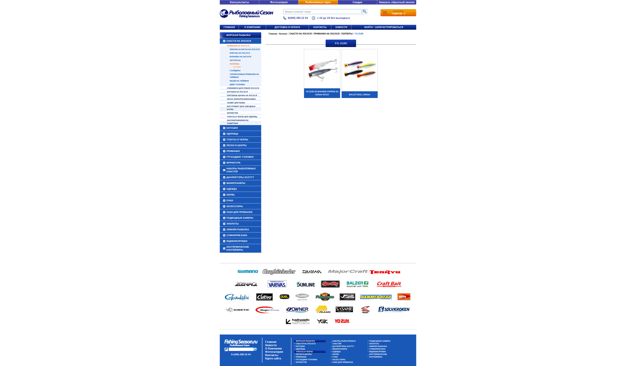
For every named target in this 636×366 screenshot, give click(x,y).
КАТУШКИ (232, 128)
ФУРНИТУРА (232, 113)
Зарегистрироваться (389, 27)
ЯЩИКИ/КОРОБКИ (236, 241)
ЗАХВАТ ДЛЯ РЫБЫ (236, 103)
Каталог (283, 33)
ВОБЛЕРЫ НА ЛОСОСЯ (240, 57)
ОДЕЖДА (231, 189)
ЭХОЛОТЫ (232, 223)
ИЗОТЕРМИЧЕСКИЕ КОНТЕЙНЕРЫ (237, 248)
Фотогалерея (279, 2)
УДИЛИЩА (232, 133)
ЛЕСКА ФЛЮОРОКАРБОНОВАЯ (241, 99)
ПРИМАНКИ (233, 151)
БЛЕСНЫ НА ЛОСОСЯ (240, 53)
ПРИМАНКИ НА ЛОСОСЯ (238, 46)
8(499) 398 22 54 (298, 18)
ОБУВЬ (230, 194)
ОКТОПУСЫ (235, 60)
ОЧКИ (229, 200)
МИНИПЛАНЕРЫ (235, 183)
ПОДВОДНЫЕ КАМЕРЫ (239, 218)
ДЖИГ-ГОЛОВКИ (237, 84)
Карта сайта (273, 358)
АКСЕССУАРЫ (234, 206)
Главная (229, 27)
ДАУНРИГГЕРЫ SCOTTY (240, 177)
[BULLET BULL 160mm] (360, 70)
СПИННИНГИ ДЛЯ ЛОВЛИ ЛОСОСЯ (243, 88)
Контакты (320, 27)
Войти (368, 27)
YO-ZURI (237, 67)
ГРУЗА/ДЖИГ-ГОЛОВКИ (240, 157)
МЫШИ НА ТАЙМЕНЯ (239, 81)
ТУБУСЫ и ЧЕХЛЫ (237, 139)
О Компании (273, 348)
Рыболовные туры (318, 2)
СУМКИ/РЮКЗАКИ (236, 235)
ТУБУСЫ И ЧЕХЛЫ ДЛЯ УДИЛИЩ (242, 117)
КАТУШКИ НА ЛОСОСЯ (237, 92)
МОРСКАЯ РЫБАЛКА (238, 35)
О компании (252, 27)
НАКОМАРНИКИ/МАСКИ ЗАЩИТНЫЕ (237, 121)
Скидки (357, 2)
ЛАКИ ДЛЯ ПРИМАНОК (239, 212)
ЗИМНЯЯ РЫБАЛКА (237, 229)
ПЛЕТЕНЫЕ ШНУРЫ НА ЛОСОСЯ (242, 95)
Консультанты (239, 2)
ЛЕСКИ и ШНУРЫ (236, 145)
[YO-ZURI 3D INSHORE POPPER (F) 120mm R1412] (322, 70)
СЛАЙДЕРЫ (235, 71)
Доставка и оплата (287, 27)
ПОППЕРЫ (234, 64)
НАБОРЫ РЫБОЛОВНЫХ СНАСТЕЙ (241, 170)
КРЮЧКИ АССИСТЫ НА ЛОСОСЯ (245, 49)
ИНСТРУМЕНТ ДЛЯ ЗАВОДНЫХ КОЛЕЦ (241, 107)
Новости (341, 27)
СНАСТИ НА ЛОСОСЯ (238, 41)
